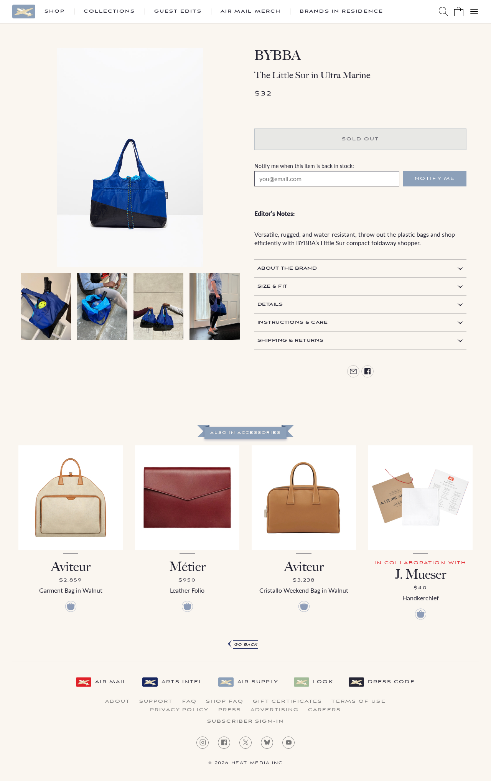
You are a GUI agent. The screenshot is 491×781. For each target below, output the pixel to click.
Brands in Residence (341, 11)
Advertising (274, 710)
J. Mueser (420, 574)
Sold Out (360, 139)
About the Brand (287, 268)
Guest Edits (178, 11)
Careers (324, 710)
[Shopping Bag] (458, 11)
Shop (54, 11)
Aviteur (71, 567)
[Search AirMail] (443, 11)
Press (230, 710)
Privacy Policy (179, 710)
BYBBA (277, 55)
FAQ (189, 701)
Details (270, 304)
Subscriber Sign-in (245, 721)
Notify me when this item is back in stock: (304, 165)
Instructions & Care (292, 322)
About (117, 701)
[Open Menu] (474, 11)
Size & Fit (272, 286)
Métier (187, 567)
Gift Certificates (288, 701)
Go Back (245, 644)
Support (156, 701)
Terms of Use (358, 701)
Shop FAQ (225, 701)
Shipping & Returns (290, 340)
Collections (109, 11)
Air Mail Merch (251, 11)
